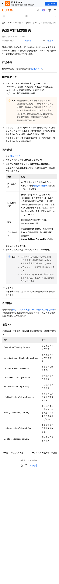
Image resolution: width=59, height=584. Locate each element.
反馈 (34, 465)
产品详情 (28, 40)
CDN (10, 22)
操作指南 (18, 22)
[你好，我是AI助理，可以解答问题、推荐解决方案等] (44, 10)
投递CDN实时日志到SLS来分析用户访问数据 (33, 309)
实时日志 (36, 22)
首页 (3, 23)
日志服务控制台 (40, 185)
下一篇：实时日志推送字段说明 (43, 452)
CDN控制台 (15, 156)
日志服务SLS (36, 68)
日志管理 (27, 22)
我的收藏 (50, 40)
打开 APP (51, 3)
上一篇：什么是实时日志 (12, 452)
